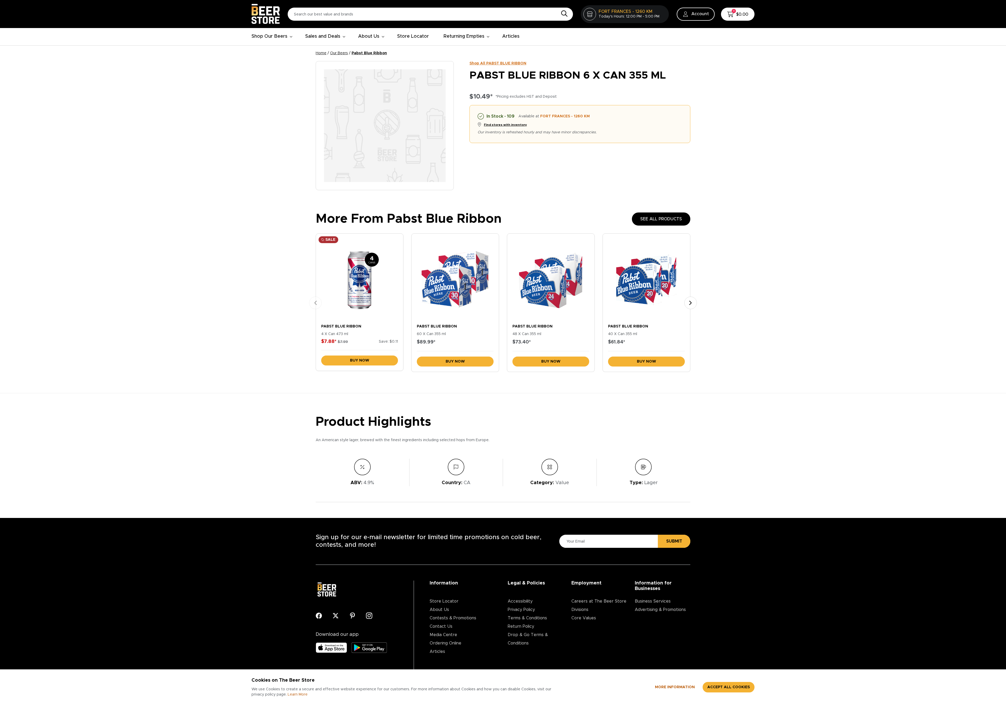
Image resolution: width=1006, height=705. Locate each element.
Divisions (579, 610)
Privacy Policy (521, 610)
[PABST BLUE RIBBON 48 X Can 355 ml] (550, 277)
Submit (674, 541)
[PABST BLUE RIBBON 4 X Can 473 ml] (359, 277)
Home (321, 53)
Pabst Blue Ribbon (369, 53)
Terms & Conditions (527, 618)
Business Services (653, 601)
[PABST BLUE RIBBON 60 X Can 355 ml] (455, 277)
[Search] (563, 13)
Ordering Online (445, 643)
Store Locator (413, 36)
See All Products (661, 219)
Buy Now (359, 360)
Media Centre (443, 635)
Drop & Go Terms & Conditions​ (528, 639)
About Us (368, 36)
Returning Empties (464, 36)
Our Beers (339, 53)
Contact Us (441, 626)
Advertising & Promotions (660, 610)
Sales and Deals (322, 36)
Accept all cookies (728, 687)
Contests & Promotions (453, 618)
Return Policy (521, 626)
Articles (511, 36)
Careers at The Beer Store (598, 601)
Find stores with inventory (505, 124)
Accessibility (520, 601)
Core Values (583, 618)
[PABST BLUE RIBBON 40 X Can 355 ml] (646, 277)
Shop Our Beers (269, 36)
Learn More (298, 694)
